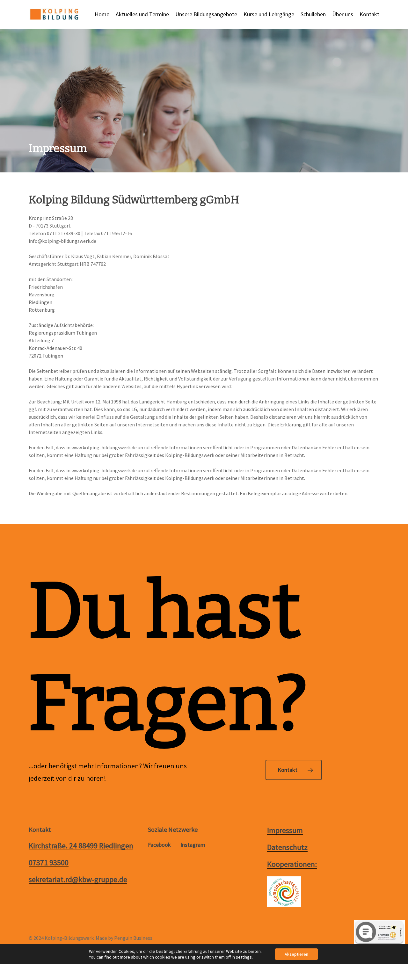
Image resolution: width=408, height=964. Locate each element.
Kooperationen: (292, 864)
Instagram (192, 844)
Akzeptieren (296, 954)
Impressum (285, 830)
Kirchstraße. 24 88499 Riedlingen (81, 845)
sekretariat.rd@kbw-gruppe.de (78, 879)
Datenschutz (287, 847)
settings (244, 957)
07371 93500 (49, 862)
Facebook (159, 844)
